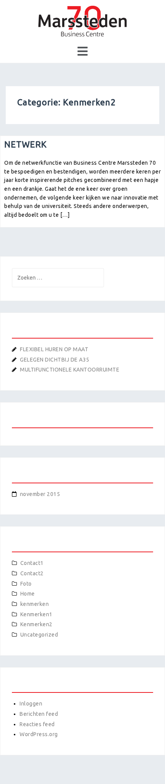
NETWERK (25, 144)
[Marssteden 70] (82, 21)
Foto (26, 584)
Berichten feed (39, 714)
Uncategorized (39, 635)
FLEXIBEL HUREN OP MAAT (54, 349)
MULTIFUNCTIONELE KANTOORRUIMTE (69, 370)
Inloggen (31, 704)
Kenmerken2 (36, 624)
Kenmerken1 (36, 614)
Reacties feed (37, 724)
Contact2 (32, 573)
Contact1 (32, 563)
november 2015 (40, 494)
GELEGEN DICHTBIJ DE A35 (54, 360)
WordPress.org (39, 734)
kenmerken (34, 604)
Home (27, 594)
